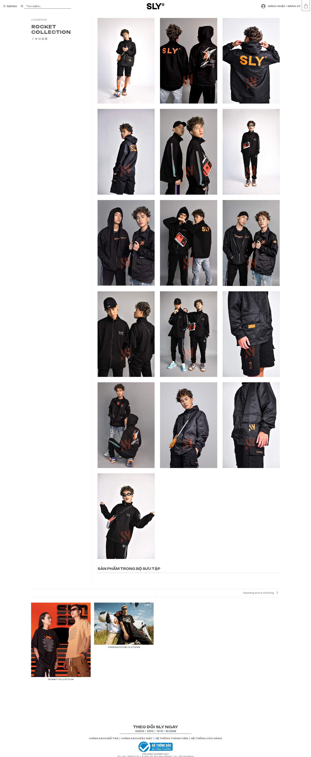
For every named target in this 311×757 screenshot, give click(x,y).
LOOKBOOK (39, 19)
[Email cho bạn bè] (40, 39)
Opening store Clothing (258, 592)
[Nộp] (22, 6)
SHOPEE (150, 731)
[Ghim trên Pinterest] (43, 39)
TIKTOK (159, 731)
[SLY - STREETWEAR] (155, 6)
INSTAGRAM (171, 731)
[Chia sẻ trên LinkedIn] (46, 39)
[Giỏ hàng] (305, 6)
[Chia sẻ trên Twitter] (36, 39)
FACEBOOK (139, 731)
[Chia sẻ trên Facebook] (33, 39)
